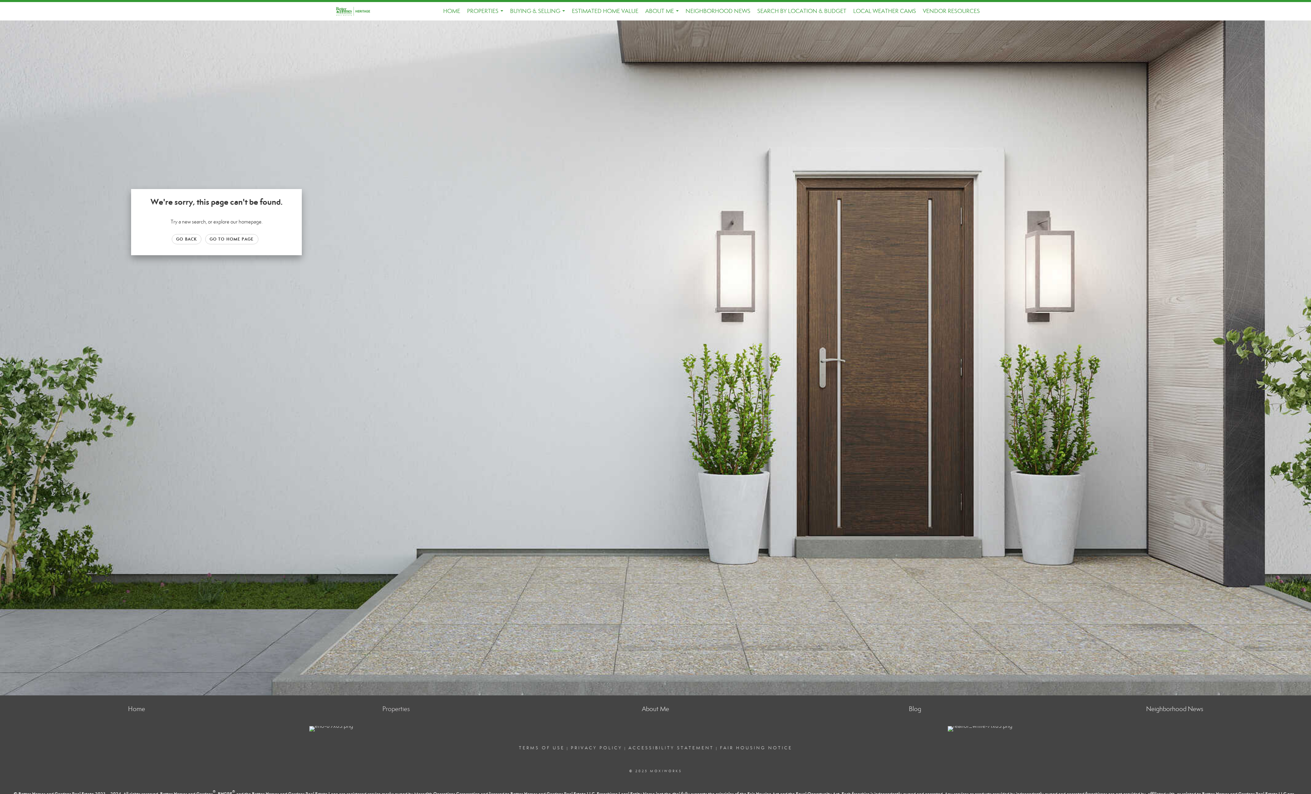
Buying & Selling (539, 14)
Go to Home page (232, 239)
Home (451, 11)
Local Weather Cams (884, 11)
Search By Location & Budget (801, 11)
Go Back (186, 239)
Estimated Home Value (605, 11)
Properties (486, 14)
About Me (663, 14)
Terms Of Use (542, 748)
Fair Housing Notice (756, 748)
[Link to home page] (357, 11)
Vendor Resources (951, 11)
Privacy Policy (596, 748)
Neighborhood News (718, 11)
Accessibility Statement (671, 748)
